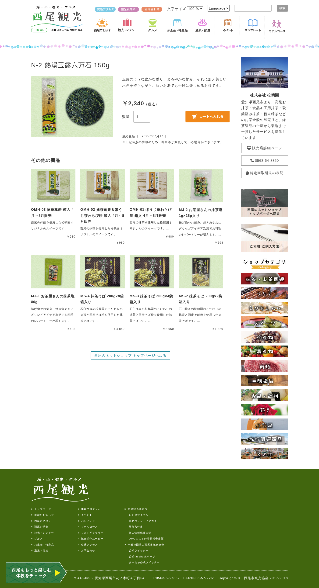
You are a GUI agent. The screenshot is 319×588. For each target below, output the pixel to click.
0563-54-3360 (266, 161)
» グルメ (37, 538)
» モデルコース (88, 526)
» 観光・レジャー (42, 532)
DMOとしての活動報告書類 (144, 538)
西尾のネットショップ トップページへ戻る (130, 355)
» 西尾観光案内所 (135, 509)
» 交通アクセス (88, 544)
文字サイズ (177, 9)
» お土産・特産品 (42, 544)
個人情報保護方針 (137, 532)
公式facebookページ (139, 556)
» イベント (85, 514)
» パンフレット (88, 520)
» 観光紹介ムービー (90, 538)
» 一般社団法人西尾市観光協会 (144, 544)
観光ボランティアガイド (142, 520)
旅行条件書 (133, 526)
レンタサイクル (136, 514)
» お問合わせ (86, 550)
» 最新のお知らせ (42, 514)
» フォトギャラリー (90, 532)
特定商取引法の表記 (266, 173)
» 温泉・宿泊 (39, 550)
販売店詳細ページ (266, 148)
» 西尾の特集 (39, 526)
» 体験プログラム (89, 509)
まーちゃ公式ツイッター (142, 562)
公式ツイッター (136, 550)
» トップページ (41, 509)
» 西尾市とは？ (41, 520)
